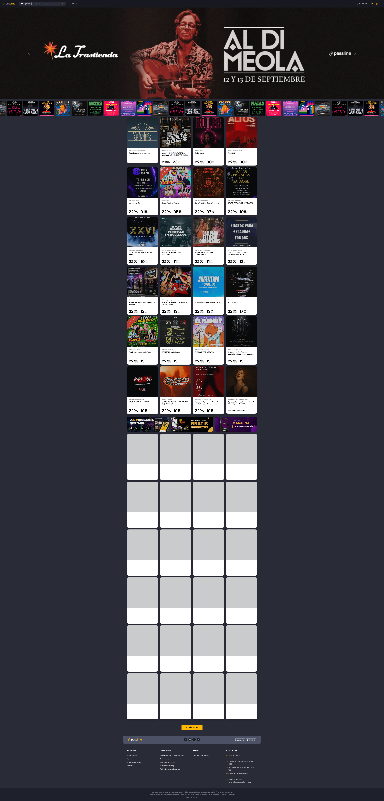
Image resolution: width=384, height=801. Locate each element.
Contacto (130, 766)
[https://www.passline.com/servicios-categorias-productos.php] (192, 424)
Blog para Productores (167, 762)
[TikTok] (198, 739)
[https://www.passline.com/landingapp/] (148, 424)
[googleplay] (240, 739)
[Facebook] (185, 739)
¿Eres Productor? (362, 4)
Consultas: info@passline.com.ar (239, 773)
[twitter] (194, 739)
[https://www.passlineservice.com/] (236, 424)
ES (379, 4)
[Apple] (251, 739)
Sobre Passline (132, 755)
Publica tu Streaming (167, 766)
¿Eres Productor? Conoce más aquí (172, 755)
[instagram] (190, 739)
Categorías (75, 4)
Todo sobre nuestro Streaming (170, 769)
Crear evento (164, 759)
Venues (129, 759)
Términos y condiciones (200, 755)
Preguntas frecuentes (134, 762)
